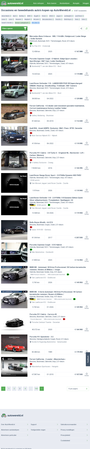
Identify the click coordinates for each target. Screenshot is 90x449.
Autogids (76, 3)
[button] (88, 359)
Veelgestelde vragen (38, 430)
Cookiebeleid (65, 441)
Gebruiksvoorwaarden (68, 424)
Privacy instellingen (67, 430)
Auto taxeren (51, 3)
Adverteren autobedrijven (10, 430)
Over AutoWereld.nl (8, 424)
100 (36, 389)
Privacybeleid (65, 435)
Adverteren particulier (8, 435)
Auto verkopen (38, 3)
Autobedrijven (65, 3)
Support (34, 424)
